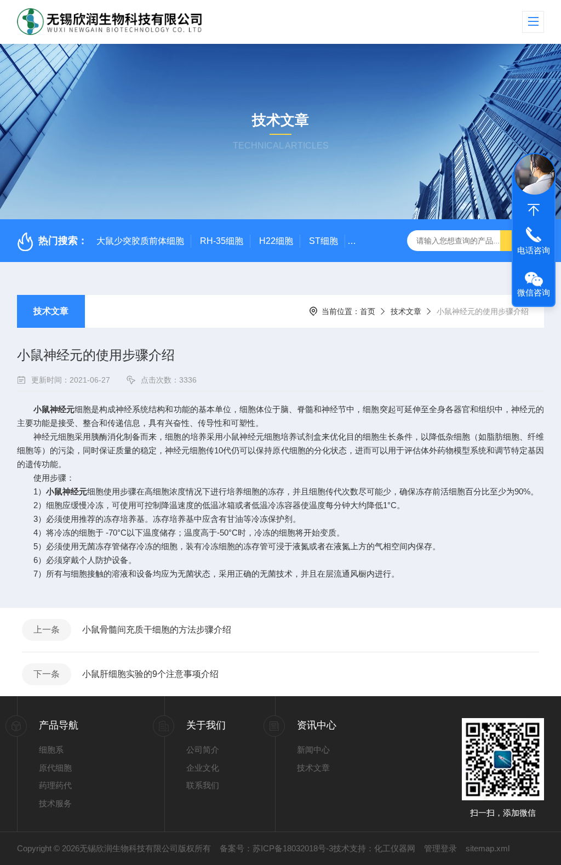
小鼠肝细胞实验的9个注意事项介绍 (150, 674)
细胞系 (51, 749)
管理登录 (440, 848)
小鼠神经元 (54, 409)
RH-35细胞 (221, 241)
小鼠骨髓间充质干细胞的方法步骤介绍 (156, 629)
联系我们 (202, 785)
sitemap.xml (488, 848)
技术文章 (50, 311)
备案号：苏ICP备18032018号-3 (276, 848)
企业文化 (202, 767)
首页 (367, 311)
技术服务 (55, 803)
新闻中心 (313, 749)
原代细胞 (55, 767)
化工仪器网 (394, 848)
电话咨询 (533, 250)
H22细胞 (276, 241)
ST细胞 (323, 241)
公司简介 (202, 749)
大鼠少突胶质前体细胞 (140, 241)
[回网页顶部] (533, 210)
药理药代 (55, 785)
